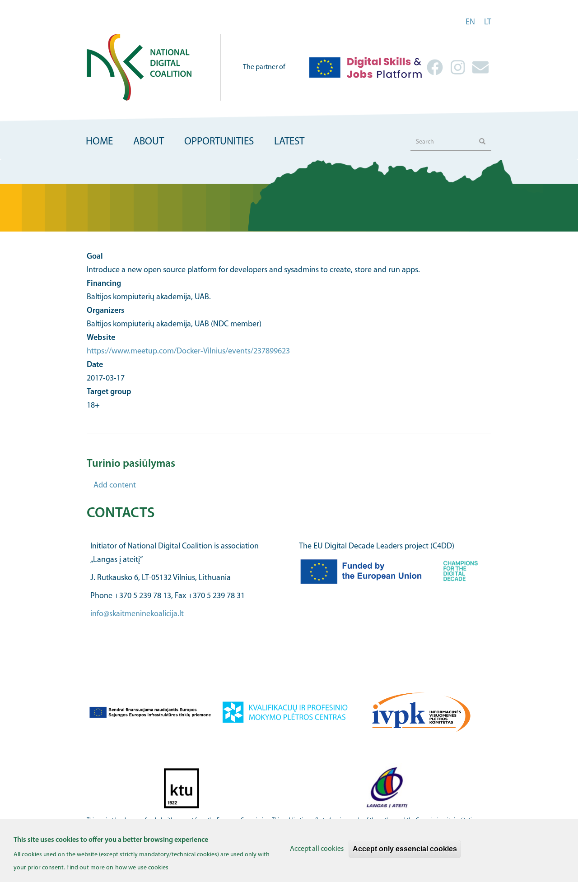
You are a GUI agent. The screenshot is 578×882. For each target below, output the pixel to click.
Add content (114, 486)
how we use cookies (141, 867)
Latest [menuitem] (289, 142)
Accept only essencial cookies (405, 849)
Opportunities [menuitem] (219, 142)
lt (487, 23)
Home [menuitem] (99, 142)
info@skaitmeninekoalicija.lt (137, 614)
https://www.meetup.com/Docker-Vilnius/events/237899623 (188, 352)
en (470, 23)
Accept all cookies (317, 849)
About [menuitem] (148, 142)
